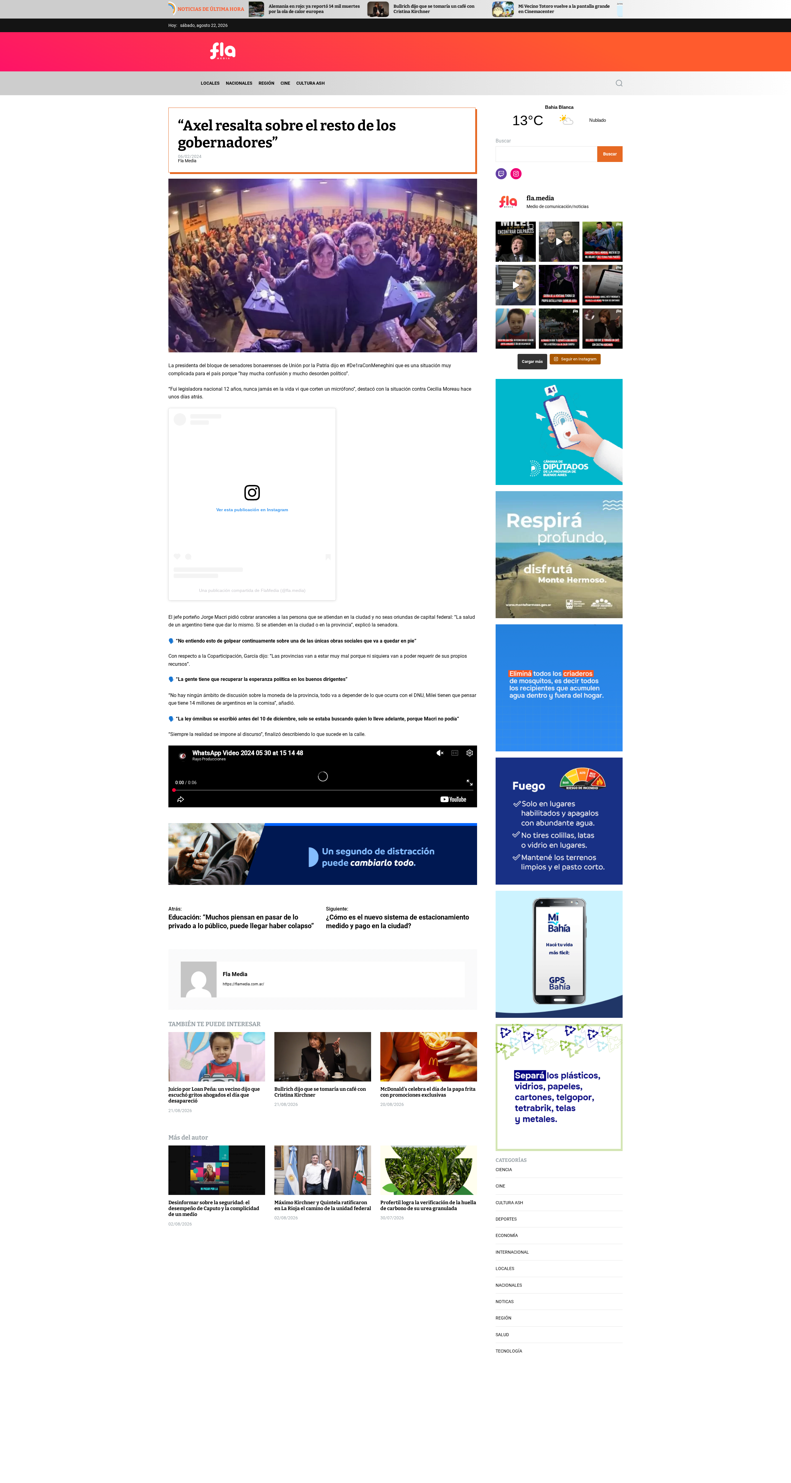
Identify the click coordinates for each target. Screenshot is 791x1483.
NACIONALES (239, 83)
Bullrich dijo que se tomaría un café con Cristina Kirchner (320, 1092)
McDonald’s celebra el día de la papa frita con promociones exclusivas (428, 1092)
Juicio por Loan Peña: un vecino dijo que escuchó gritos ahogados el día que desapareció (214, 1095)
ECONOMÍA (507, 1235)
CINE (285, 83)
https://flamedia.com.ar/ (243, 984)
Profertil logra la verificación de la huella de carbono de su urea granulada (428, 1205)
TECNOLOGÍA (509, 1351)
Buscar (503, 141)
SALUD (502, 1334)
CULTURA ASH (310, 83)
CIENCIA (504, 1169)
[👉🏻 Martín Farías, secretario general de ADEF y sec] (516, 285)
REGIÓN (266, 83)
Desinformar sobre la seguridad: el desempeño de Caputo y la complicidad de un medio (213, 1208)
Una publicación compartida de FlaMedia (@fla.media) (252, 590)
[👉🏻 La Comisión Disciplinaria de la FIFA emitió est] (602, 242)
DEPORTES (506, 1219)
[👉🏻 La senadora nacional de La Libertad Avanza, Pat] (602, 328)
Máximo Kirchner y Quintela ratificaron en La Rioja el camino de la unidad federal (322, 1205)
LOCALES (210, 83)
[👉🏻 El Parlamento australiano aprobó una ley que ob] (602, 285)
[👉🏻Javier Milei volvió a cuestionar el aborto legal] (516, 242)
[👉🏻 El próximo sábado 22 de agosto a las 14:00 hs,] (559, 285)
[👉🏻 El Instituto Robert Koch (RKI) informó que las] (559, 328)
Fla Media (187, 161)
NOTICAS (505, 1301)
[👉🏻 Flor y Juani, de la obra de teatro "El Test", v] (559, 242)
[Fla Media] (199, 979)
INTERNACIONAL (512, 1252)
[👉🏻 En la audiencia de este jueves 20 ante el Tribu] (516, 328)
